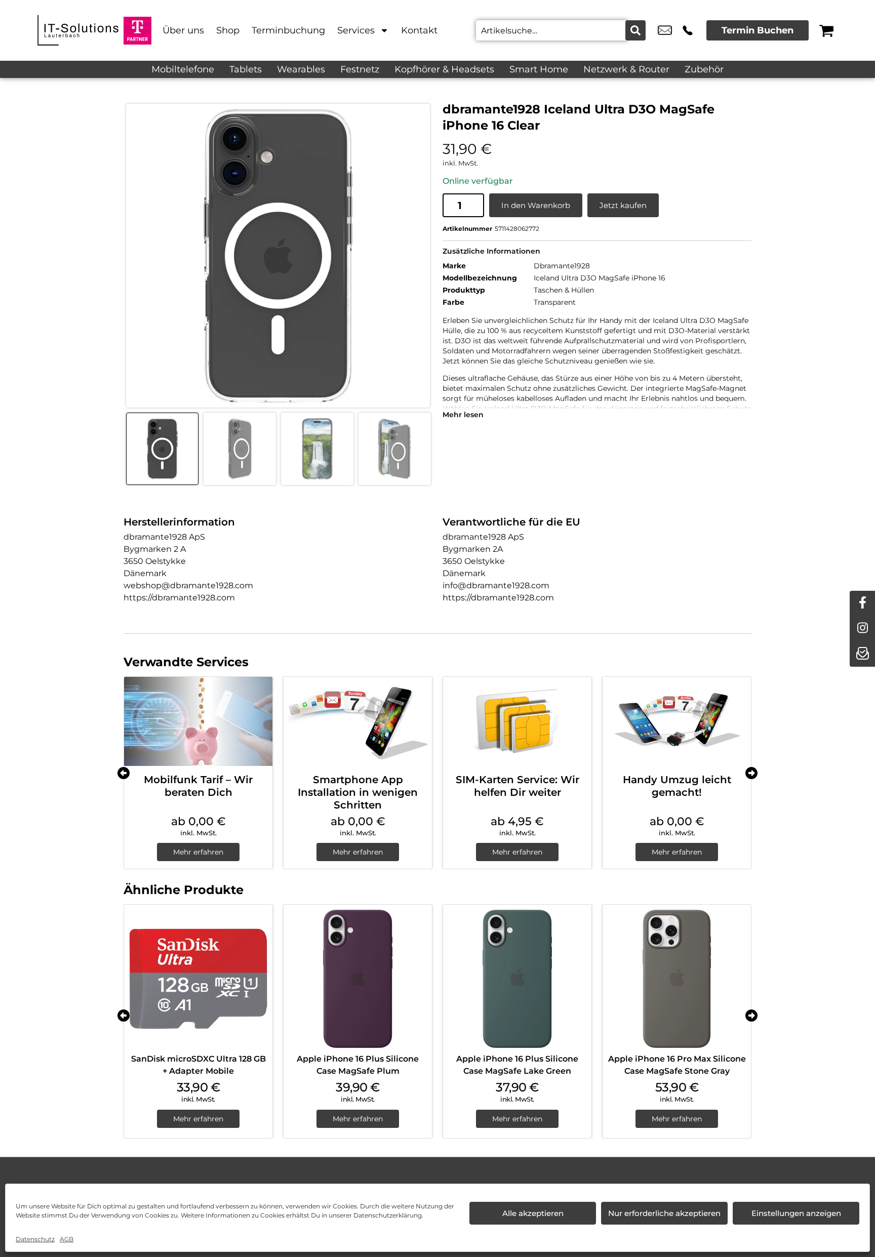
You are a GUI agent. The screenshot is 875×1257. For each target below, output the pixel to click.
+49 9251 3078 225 (687, 30)
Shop (228, 30)
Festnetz (359, 69)
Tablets (245, 69)
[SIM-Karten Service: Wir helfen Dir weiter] (517, 721)
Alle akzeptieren (533, 1213)
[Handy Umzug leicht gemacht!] (677, 721)
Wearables (301, 69)
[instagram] (862, 628)
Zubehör (704, 69)
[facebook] (862, 603)
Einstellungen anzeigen (796, 1213)
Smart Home (538, 69)
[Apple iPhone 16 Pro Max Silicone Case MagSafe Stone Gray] (677, 979)
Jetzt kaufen (623, 205)
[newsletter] (862, 654)
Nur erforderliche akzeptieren (664, 1213)
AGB (66, 1239)
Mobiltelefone (182, 69)
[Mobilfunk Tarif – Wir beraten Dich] (198, 721)
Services (356, 30)
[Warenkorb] (826, 30)
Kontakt (419, 30)
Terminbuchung (288, 30)
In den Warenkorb (535, 205)
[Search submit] (635, 30)
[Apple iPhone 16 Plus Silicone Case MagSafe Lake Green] (517, 979)
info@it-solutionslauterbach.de (664, 30)
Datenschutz (35, 1239)
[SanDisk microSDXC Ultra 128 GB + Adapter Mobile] (198, 979)
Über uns (183, 30)
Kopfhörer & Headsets (444, 69)
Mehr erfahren (198, 852)
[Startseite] (77, 30)
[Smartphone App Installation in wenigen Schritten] (358, 721)
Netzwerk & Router (626, 69)
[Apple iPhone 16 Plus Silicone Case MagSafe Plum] (358, 979)
